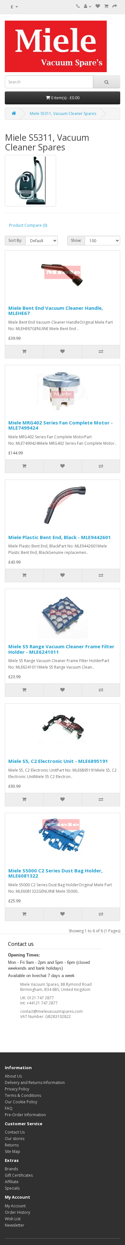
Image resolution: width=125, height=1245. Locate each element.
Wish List (13, 1218)
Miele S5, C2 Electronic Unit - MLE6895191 (58, 761)
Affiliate (12, 1181)
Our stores (14, 1138)
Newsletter (14, 1225)
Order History (17, 1212)
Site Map (12, 1151)
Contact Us (15, 1132)
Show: (76, 240)
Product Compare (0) (28, 225)
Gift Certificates (19, 1175)
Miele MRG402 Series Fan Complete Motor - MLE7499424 (60, 425)
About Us (13, 1076)
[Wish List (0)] (98, 6)
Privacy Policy (17, 1089)
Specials (12, 1188)
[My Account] (87, 6)
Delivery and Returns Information (35, 1082)
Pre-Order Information (25, 1114)
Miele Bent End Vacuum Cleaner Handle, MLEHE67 (55, 311)
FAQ (9, 1108)
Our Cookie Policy (21, 1102)
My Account (15, 1206)
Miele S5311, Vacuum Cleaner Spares (63, 113)
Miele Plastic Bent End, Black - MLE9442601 (59, 537)
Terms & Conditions (23, 1095)
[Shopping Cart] (106, 6)
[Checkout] (115, 6)
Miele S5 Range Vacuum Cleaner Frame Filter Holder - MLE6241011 (61, 649)
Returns (12, 1145)
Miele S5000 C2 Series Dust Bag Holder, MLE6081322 (55, 873)
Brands (11, 1169)
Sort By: (15, 240)
